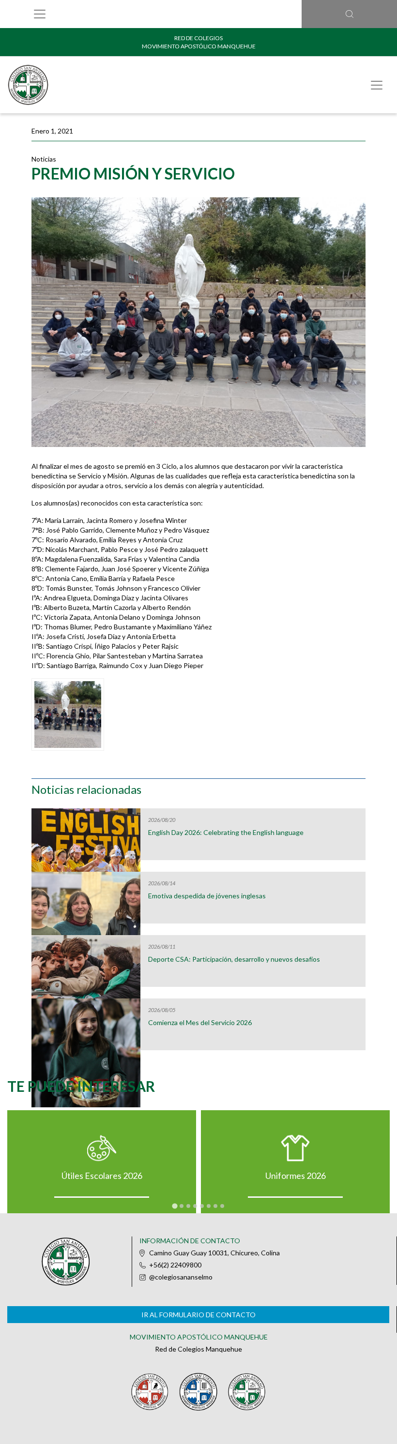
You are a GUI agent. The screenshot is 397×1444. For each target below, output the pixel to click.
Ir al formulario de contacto (198, 1314)
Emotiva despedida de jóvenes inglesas (207, 896)
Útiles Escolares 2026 (101, 1175)
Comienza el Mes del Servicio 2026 (200, 1023)
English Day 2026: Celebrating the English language (226, 832)
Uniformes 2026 (295, 1175)
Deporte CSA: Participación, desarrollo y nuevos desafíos (234, 959)
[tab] (174, 1205)
